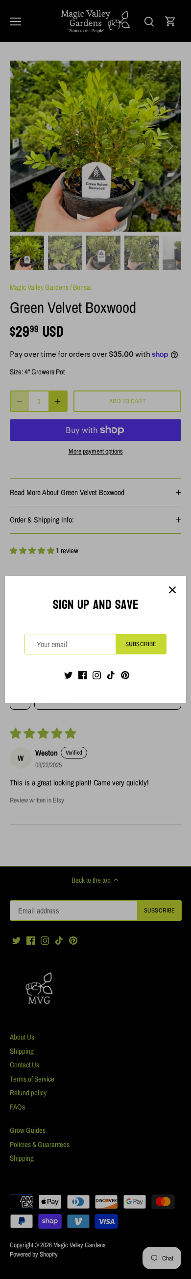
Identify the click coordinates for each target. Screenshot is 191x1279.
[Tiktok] (111, 674)
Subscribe (140, 644)
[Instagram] (97, 674)
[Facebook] (82, 674)
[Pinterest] (125, 674)
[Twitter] (68, 674)
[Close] (172, 590)
